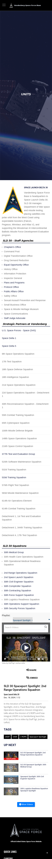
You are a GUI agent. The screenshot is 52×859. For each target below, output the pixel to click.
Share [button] (32, 670)
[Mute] (43, 659)
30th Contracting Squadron (17, 590)
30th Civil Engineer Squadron (18, 581)
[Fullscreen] (47, 659)
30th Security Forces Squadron (19, 608)
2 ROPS (23, 737)
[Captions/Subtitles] (38, 659)
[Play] (5, 659)
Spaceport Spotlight (22, 620)
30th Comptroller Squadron (17, 586)
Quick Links (10, 852)
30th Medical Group (14, 552)
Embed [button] (34, 677)
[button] (4, 5)
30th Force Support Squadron (19, 595)
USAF (7, 737)
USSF (15, 737)
